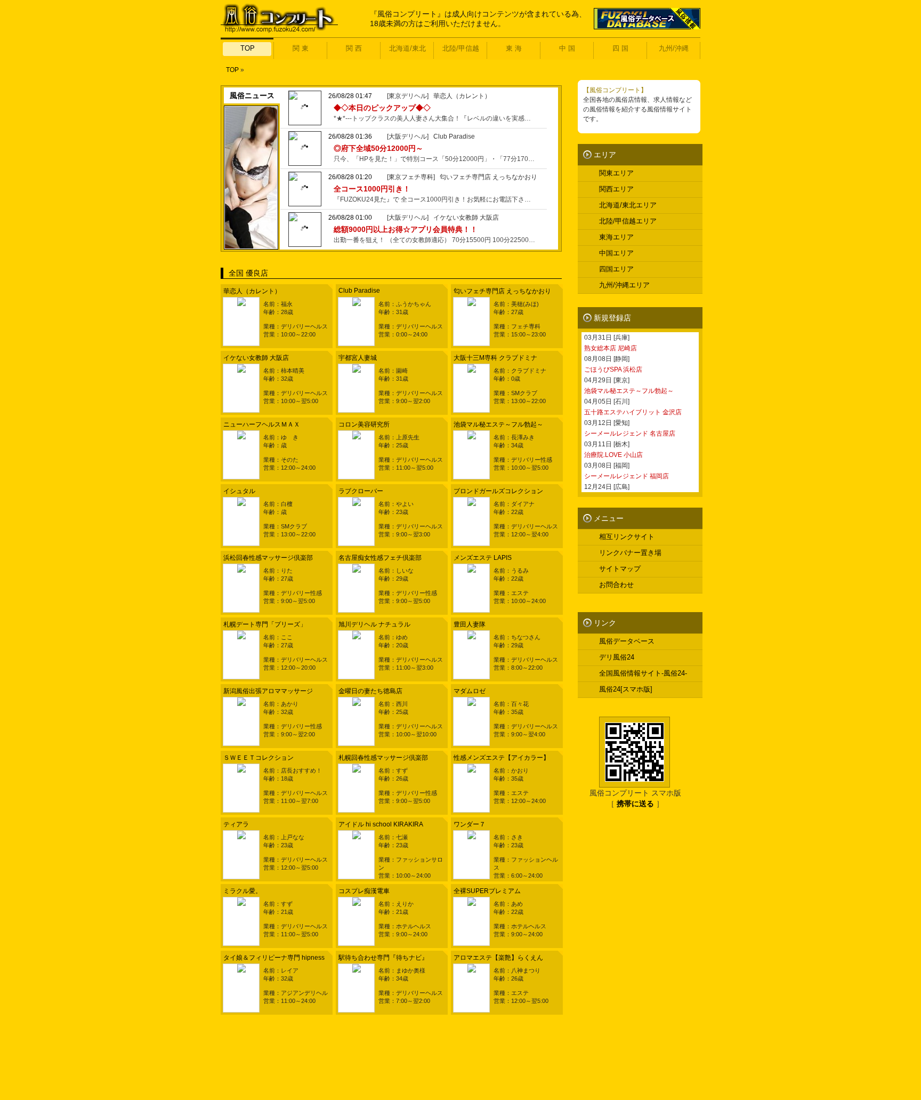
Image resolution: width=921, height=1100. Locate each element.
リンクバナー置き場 (630, 553)
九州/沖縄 (674, 48)
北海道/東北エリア (628, 205)
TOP (247, 48)
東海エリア (616, 237)
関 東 (301, 48)
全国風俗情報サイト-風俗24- (643, 673)
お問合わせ (616, 585)
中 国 (567, 48)
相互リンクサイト (627, 537)
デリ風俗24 (616, 657)
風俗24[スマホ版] (625, 689)
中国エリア (616, 253)
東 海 (514, 48)
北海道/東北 (407, 48)
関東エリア (616, 173)
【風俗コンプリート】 (615, 90)
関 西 (354, 48)
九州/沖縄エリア (624, 285)
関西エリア (616, 189)
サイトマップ (620, 569)
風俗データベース (627, 641)
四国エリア (616, 269)
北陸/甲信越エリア (628, 221)
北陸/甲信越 (460, 48)
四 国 (620, 48)
